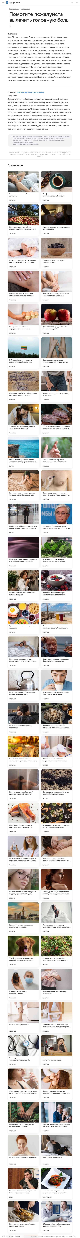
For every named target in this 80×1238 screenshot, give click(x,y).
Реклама (17, 1236)
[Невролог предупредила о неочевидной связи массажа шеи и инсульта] (56, 851)
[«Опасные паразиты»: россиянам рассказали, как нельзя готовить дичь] (56, 419)
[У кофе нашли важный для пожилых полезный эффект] (56, 186)
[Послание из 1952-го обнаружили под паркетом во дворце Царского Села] (23, 386)
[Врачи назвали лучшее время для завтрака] (23, 618)
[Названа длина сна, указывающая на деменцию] (56, 220)
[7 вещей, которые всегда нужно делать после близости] (23, 419)
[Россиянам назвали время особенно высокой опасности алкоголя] (56, 618)
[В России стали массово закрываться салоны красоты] (56, 751)
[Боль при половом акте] (56, 1150)
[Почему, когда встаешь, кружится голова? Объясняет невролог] (23, 552)
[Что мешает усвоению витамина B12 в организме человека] (56, 818)
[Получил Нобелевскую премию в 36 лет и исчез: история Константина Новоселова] (23, 1183)
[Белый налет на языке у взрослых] (23, 1150)
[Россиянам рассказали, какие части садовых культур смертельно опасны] (23, 1117)
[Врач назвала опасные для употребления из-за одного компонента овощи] (56, 552)
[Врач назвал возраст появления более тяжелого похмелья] (56, 652)
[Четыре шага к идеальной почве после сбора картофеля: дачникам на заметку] (56, 785)
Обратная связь (67, 1236)
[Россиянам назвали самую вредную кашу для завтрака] (56, 585)
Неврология (25, 9)
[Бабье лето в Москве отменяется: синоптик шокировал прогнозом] (23, 519)
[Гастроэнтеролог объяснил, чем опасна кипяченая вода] (23, 685)
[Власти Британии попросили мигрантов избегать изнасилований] (23, 918)
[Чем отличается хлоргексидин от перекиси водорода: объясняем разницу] (23, 851)
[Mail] (7, 2)
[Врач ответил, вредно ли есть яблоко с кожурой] (56, 319)
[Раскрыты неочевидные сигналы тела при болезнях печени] (56, 286)
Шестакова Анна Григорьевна (30, 92)
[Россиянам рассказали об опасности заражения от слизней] (23, 751)
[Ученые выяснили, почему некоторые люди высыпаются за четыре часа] (56, 918)
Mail (3, 1236)
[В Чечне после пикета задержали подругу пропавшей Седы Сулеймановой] (23, 884)
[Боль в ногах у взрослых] (23, 1017)
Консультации (14, 9)
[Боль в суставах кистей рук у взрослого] (56, 984)
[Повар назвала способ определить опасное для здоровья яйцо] (23, 319)
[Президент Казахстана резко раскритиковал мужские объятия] (56, 519)
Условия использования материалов (49, 1236)
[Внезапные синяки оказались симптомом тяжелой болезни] (23, 286)
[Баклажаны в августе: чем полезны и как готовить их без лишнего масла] (56, 1183)
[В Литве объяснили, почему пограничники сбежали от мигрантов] (23, 353)
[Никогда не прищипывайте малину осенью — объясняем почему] (56, 951)
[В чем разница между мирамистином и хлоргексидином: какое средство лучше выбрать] (23, 984)
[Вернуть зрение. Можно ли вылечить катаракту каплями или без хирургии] (56, 1084)
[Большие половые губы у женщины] (23, 186)
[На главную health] (14, 2)
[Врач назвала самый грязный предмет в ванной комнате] (23, 785)
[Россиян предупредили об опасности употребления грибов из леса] (56, 718)
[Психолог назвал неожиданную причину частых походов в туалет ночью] (56, 1017)
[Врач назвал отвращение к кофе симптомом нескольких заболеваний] (56, 685)
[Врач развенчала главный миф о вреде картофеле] (23, 1217)
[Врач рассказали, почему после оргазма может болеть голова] (23, 485)
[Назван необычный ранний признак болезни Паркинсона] (56, 452)
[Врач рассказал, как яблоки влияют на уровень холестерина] (23, 220)
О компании (9, 1236)
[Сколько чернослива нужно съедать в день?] (56, 253)
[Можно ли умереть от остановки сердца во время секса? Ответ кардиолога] (23, 253)
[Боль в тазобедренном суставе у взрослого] (56, 386)
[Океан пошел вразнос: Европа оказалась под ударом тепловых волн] (23, 452)
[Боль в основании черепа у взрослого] (23, 718)
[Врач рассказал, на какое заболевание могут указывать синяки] (56, 353)
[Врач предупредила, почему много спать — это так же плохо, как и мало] (23, 652)
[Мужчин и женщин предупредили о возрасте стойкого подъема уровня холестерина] (56, 1117)
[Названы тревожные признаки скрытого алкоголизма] (56, 1050)
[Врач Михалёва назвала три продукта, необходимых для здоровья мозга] (23, 818)
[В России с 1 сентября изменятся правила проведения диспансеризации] (56, 1217)
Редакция (34, 1236)
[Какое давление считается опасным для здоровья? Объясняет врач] (23, 1050)
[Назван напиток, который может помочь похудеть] (23, 585)
